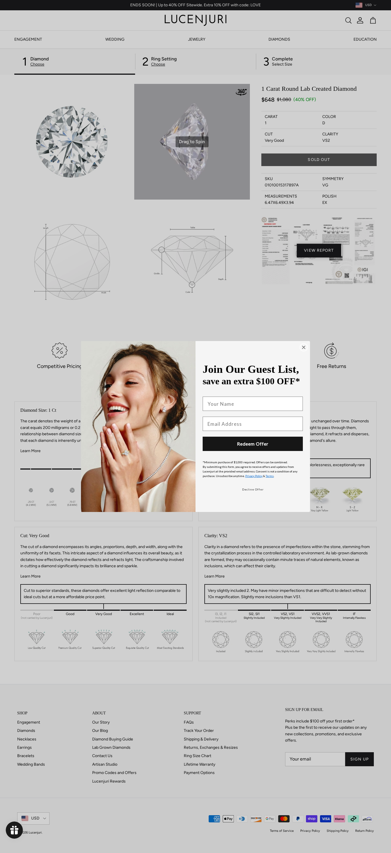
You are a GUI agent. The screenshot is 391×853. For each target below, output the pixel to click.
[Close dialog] (303, 347)
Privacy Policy (253, 476)
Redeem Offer (252, 443)
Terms (270, 476)
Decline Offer (253, 489)
